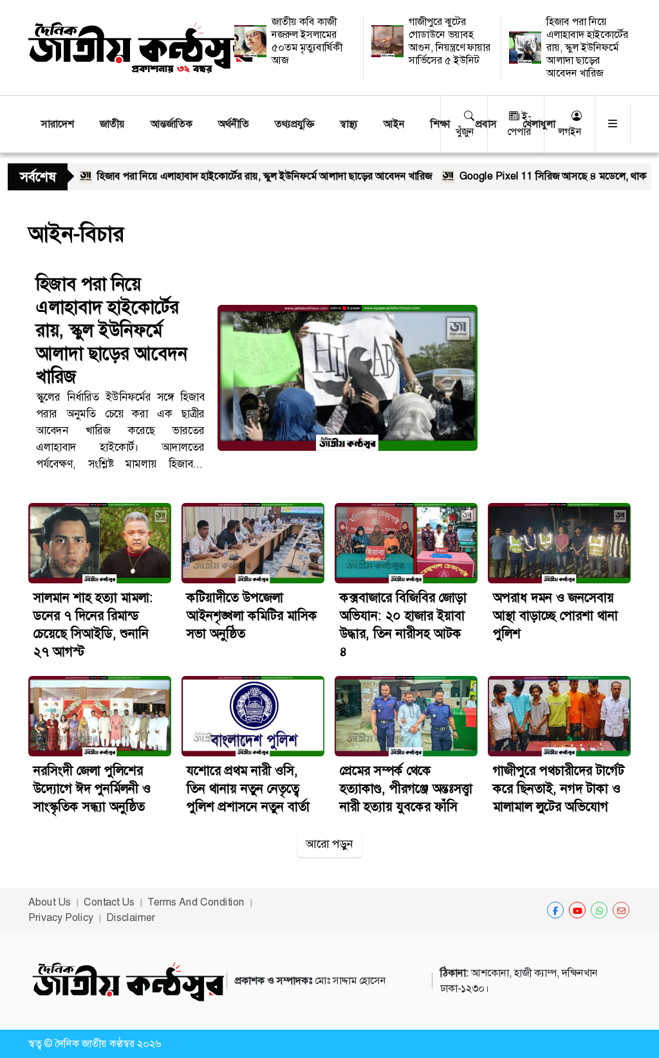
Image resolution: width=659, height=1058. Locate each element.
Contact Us (109, 902)
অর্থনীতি (233, 124)
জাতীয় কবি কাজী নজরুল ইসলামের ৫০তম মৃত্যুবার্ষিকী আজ (307, 41)
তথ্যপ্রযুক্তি (294, 124)
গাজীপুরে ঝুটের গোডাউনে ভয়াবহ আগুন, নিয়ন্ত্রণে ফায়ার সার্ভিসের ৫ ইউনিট (449, 41)
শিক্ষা (440, 124)
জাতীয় (112, 124)
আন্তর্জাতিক (171, 124)
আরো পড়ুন (329, 844)
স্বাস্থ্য (349, 124)
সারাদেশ (57, 124)
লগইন (570, 131)
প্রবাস (486, 124)
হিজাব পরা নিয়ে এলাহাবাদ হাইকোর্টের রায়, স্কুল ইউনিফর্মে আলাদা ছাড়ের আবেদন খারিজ (587, 47)
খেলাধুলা (539, 124)
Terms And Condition (196, 902)
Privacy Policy (60, 917)
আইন (394, 124)
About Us (49, 902)
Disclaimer (130, 917)
